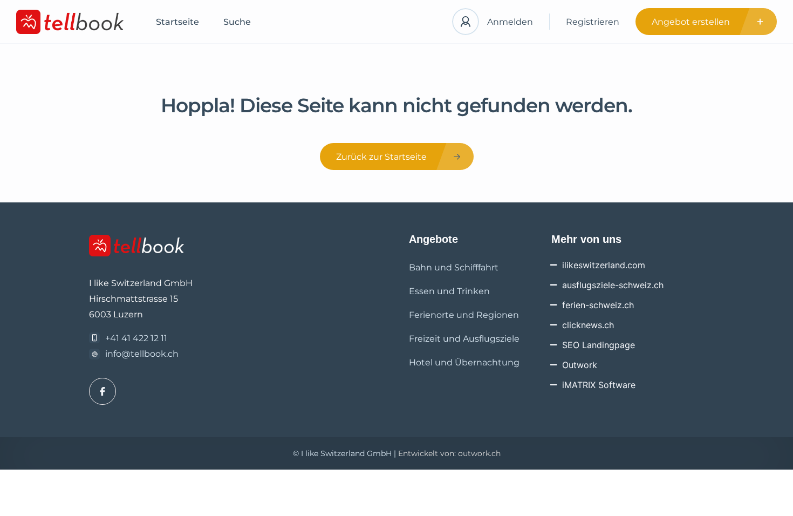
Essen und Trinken (449, 291)
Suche (237, 22)
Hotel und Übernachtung (464, 362)
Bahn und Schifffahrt (453, 267)
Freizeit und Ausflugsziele (464, 339)
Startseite (177, 22)
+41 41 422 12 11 (136, 338)
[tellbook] (70, 22)
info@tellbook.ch (142, 354)
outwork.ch (479, 453)
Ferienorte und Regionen (464, 315)
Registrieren (592, 22)
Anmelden (510, 22)
